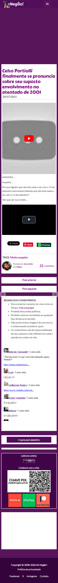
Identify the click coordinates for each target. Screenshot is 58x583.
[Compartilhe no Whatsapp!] (44, 244)
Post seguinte (29, 288)
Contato (44, 576)
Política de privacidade (29, 569)
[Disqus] (29, 384)
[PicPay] (29, 500)
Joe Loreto (28, 264)
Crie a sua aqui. (26, 307)
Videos (19, 267)
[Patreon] (43, 500)
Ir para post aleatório (29, 439)
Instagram (32, 576)
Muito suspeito (19, 257)
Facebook (14, 576)
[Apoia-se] (15, 500)
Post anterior (29, 280)
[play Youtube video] (29, 138)
